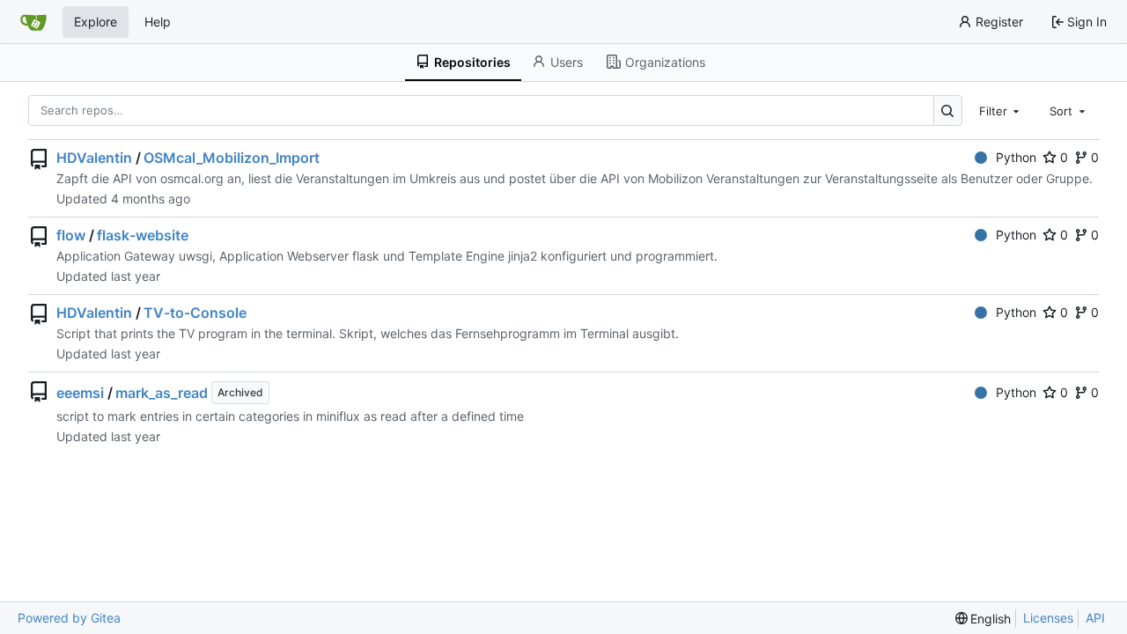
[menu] (983, 618)
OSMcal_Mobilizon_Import (232, 157)
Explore (95, 21)
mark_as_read (161, 393)
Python (1016, 157)
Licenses (1048, 617)
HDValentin (94, 157)
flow (70, 235)
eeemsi (80, 393)
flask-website (142, 235)
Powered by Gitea (69, 617)
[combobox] (1001, 110)
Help (157, 21)
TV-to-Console (195, 312)
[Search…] (947, 110)
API (1095, 617)
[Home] (33, 22)
